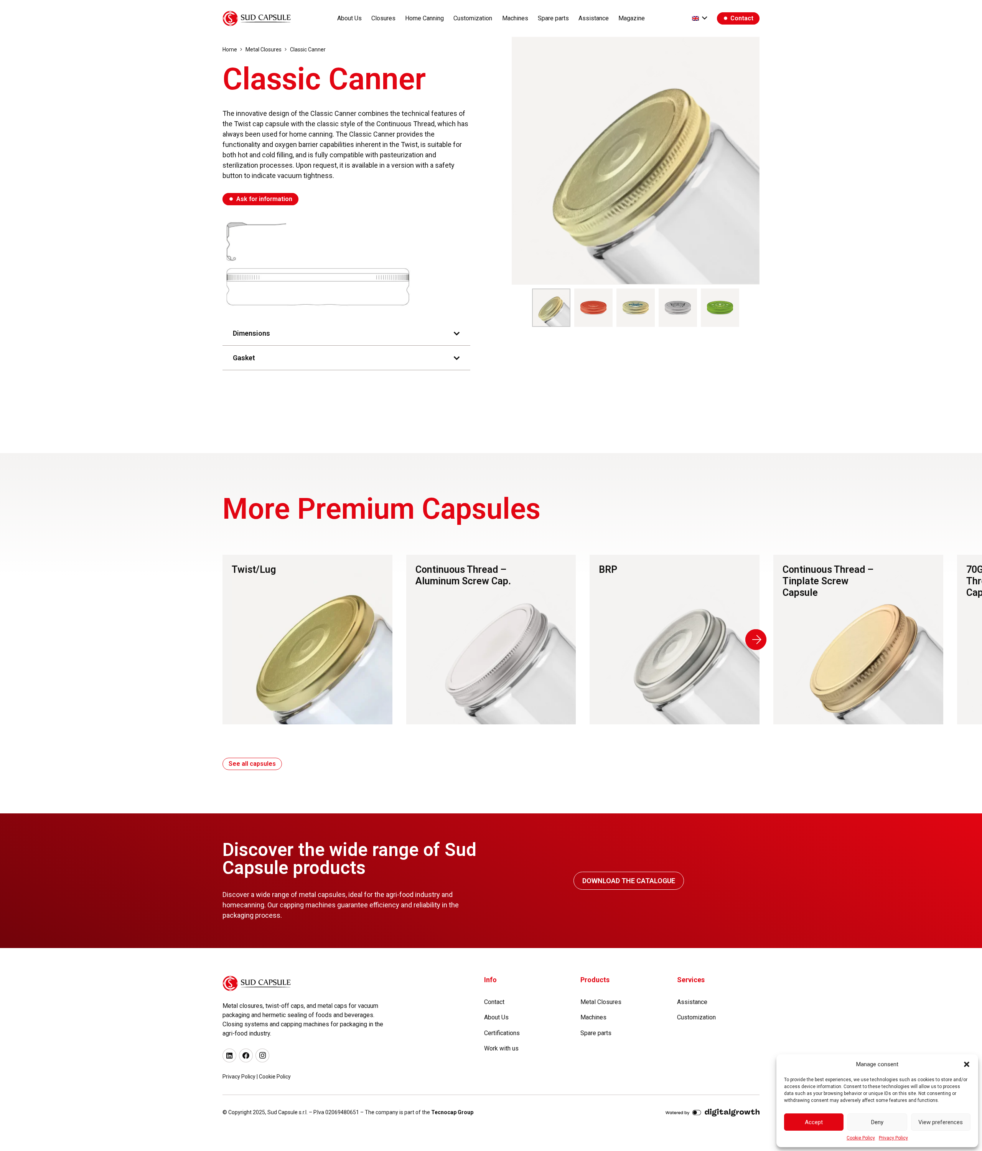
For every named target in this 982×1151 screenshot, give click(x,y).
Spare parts (595, 1033)
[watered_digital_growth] (713, 1113)
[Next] (755, 639)
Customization (696, 1017)
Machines (593, 1017)
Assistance (692, 1002)
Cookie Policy (861, 1138)
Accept (814, 1122)
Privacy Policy (893, 1138)
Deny (877, 1122)
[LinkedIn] (229, 1055)
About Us (496, 1017)
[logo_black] (256, 18)
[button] (966, 1064)
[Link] (307, 640)
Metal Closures (600, 1002)
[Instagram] (262, 1055)
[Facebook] (246, 1055)
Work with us (501, 1048)
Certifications (502, 1033)
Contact (494, 1002)
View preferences (940, 1122)
